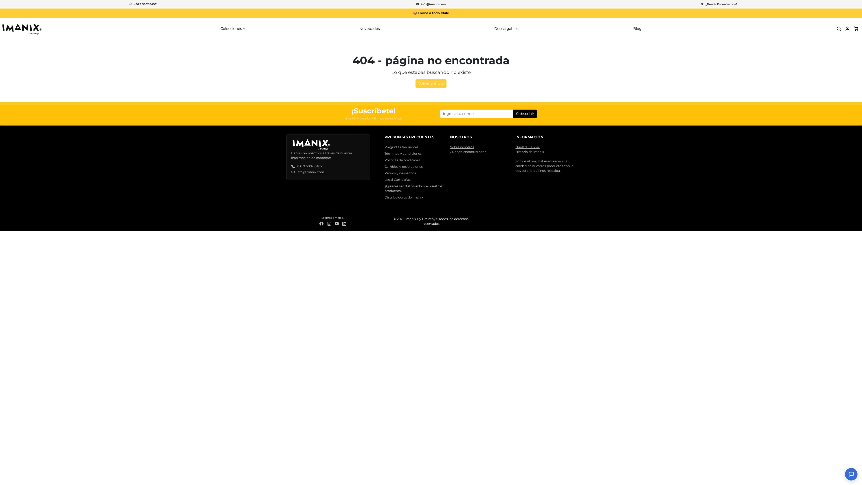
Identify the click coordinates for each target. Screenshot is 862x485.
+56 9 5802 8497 (145, 4)
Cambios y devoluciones (404, 167)
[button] (839, 28)
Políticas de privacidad (402, 160)
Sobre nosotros (462, 147)
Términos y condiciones (403, 154)
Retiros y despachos (400, 173)
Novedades (369, 28)
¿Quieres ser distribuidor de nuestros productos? (413, 188)
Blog (637, 28)
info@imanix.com (433, 4)
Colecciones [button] (231, 28)
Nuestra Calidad (527, 147)
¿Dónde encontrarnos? (468, 152)
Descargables (506, 28)
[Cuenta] (847, 28)
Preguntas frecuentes (401, 147)
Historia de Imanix (529, 152)
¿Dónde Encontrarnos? (721, 4)
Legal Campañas (398, 180)
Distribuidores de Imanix (404, 197)
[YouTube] (337, 223)
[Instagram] (329, 223)
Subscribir (525, 114)
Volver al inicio (431, 83)
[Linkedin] (344, 223)
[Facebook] (321, 223)
